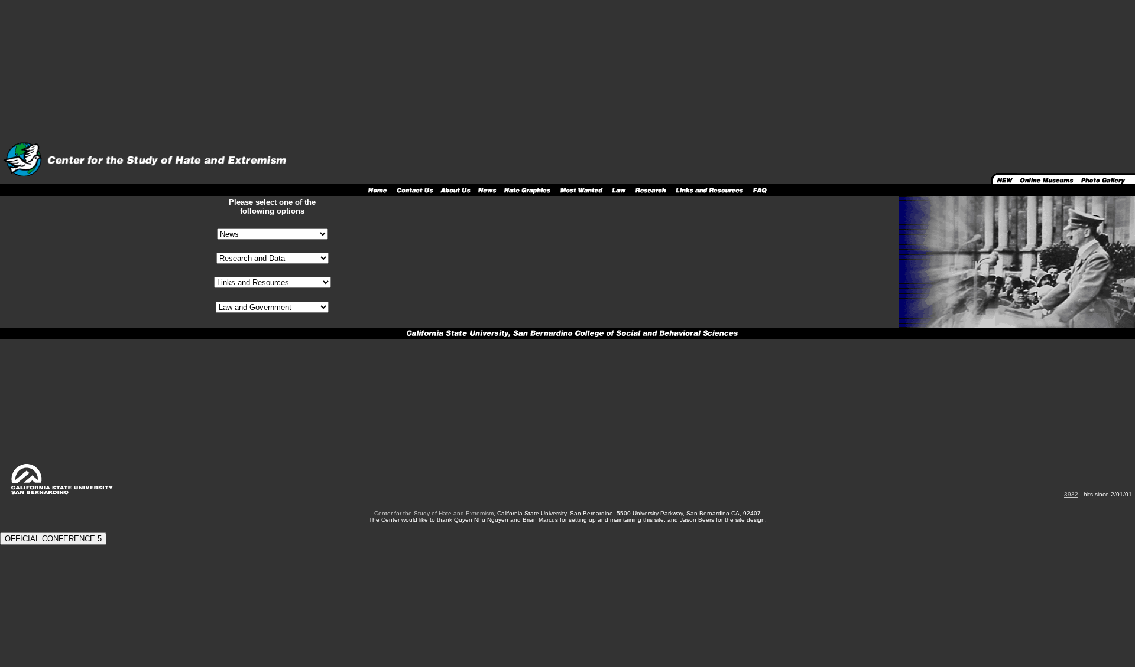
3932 (1071, 494)
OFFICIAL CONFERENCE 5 (53, 538)
